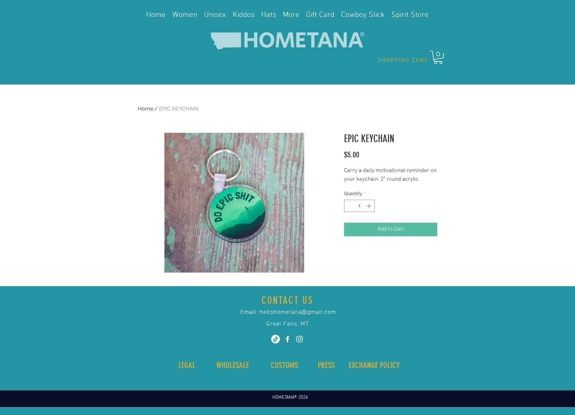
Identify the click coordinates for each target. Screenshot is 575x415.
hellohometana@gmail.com (298, 312)
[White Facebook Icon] (287, 339)
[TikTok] (275, 339)
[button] (438, 57)
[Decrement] (349, 206)
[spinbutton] (359, 206)
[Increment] (369, 206)
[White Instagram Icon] (299, 339)
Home (145, 108)
